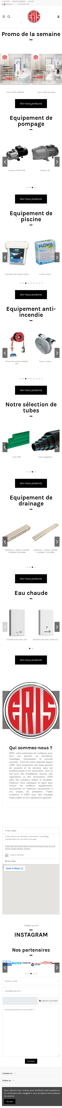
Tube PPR (17, 457)
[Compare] (28, 59)
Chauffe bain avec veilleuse (45, 639)
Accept (9, 1101)
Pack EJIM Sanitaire (46, 92)
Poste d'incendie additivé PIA (16, 362)
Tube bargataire (45, 457)
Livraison (6, 1)
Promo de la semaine (31, 33)
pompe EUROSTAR (16, 170)
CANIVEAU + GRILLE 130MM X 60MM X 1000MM (45, 551)
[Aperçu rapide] (28, 64)
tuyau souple (45, 361)
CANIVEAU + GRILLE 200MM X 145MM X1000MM (16, 551)
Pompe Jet (45, 170)
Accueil (31, 1)
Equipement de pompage (31, 120)
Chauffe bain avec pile (16, 639)
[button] (31, 847)
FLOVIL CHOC (45, 274)
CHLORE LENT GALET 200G (17, 274)
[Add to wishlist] (28, 53)
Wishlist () (24, 4)
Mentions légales (19, 1)
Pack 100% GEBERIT (15, 92)
